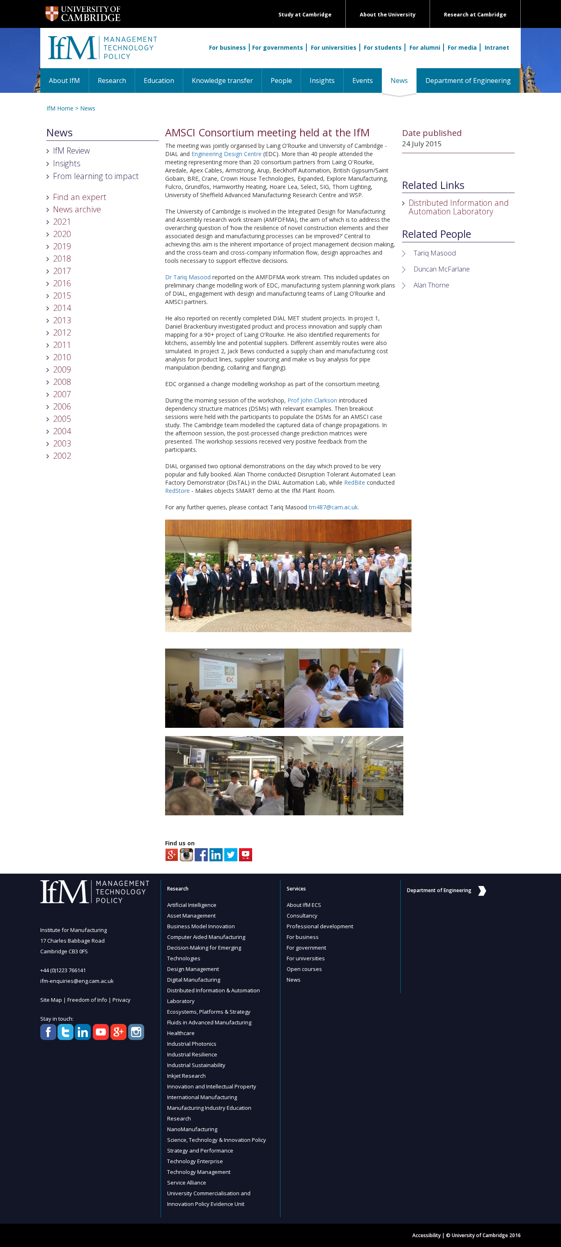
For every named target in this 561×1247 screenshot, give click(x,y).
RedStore (177, 491)
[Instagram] (186, 854)
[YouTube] (245, 854)
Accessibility (426, 1235)
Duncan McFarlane (442, 269)
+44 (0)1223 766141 (63, 970)
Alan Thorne (431, 285)
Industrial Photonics (191, 1043)
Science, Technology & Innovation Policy (216, 1139)
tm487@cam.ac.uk (333, 507)
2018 (62, 258)
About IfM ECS (304, 905)
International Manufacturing (202, 1097)
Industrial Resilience (192, 1054)
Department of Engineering (468, 80)
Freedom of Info (87, 999)
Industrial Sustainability (196, 1065)
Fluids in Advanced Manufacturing (209, 1022)
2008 (62, 381)
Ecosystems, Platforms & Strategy (209, 1011)
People (281, 80)
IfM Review (71, 150)
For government (306, 947)
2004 (62, 431)
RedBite (354, 482)
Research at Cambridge (475, 14)
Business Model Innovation (201, 926)
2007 (62, 394)
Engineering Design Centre (226, 154)
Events (362, 80)
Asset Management (191, 915)
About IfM (64, 80)
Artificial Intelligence (191, 905)
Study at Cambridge (304, 14)
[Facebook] (201, 854)
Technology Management (198, 1172)
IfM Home (60, 108)
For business (227, 47)
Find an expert (79, 196)
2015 (62, 295)
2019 (62, 246)
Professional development (320, 926)
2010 (62, 357)
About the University (388, 14)
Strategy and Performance (200, 1150)
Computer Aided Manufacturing (206, 937)
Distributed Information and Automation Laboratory (459, 207)
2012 (62, 332)
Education (159, 80)
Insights (322, 80)
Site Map (51, 999)
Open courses (304, 969)
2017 (62, 270)
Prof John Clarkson (312, 400)
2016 (62, 283)
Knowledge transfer (222, 80)
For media (462, 47)
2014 (62, 307)
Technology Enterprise (195, 1161)
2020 (62, 233)
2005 (62, 418)
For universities (333, 47)
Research (112, 80)
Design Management (193, 969)
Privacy (122, 999)
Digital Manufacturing (193, 979)
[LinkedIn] (216, 854)
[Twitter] (230, 854)
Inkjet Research (186, 1075)
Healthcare (181, 1033)
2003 (62, 443)
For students (383, 47)
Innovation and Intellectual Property (211, 1086)
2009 (62, 369)
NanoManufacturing (192, 1129)
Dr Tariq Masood (188, 277)
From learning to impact (96, 176)
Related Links (433, 185)
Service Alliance (186, 1182)
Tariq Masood (435, 253)
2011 (62, 344)
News (403, 80)
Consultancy (302, 915)
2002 (62, 455)
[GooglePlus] (171, 854)
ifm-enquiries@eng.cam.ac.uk (77, 981)
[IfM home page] (101, 52)
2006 (62, 406)
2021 (62, 221)
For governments (277, 47)
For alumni (424, 47)
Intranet (497, 47)
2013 (62, 320)
